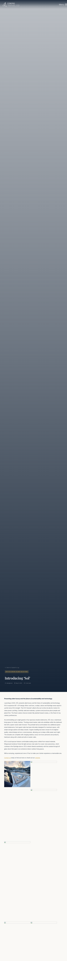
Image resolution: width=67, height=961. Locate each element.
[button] (63, 4)
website (37, 758)
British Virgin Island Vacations (17, 671)
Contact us (7, 758)
